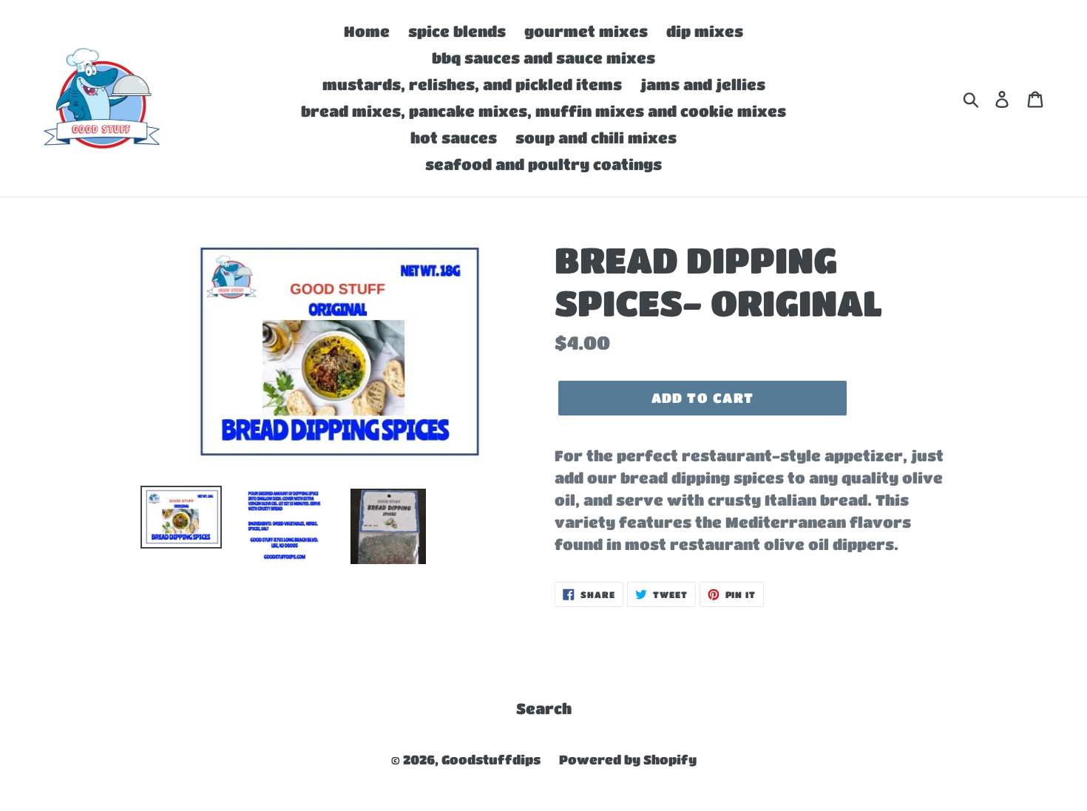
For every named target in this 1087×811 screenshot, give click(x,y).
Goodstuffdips (491, 760)
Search (544, 708)
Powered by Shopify (628, 760)
